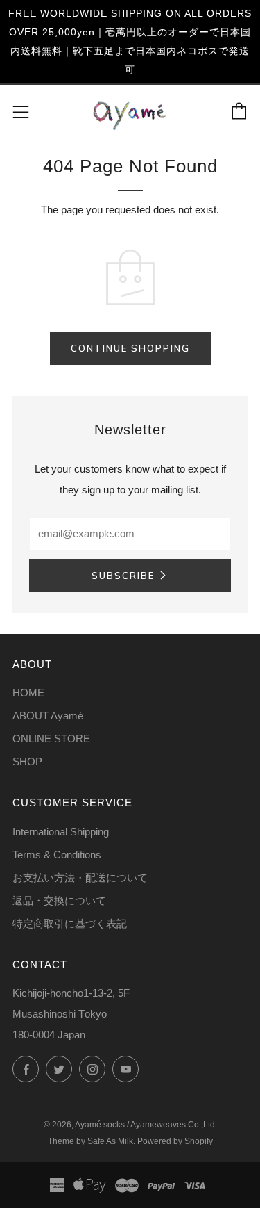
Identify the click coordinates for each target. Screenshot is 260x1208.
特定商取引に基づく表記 (69, 923)
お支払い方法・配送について (80, 877)
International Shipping (60, 832)
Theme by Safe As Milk (90, 1141)
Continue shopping (130, 348)
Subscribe (123, 575)
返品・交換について (59, 900)
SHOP (27, 761)
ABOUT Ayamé (47, 715)
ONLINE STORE (51, 738)
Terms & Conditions (56, 854)
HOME (28, 693)
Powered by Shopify (175, 1141)
